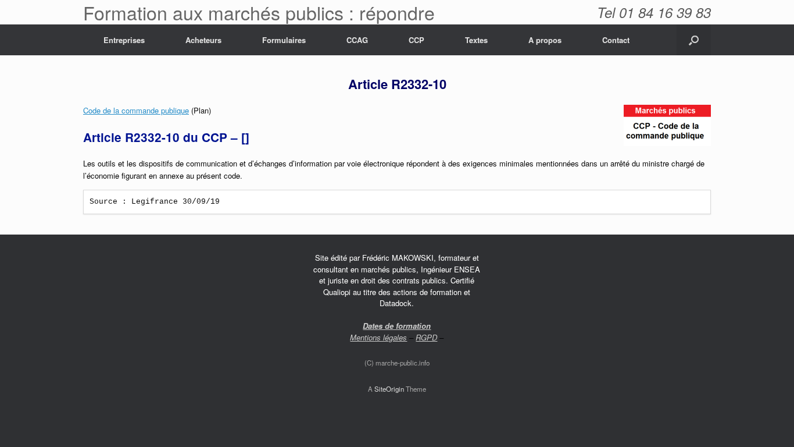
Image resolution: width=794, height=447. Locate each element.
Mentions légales (378, 337)
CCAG (357, 39)
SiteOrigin (389, 388)
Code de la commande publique (136, 110)
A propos (544, 39)
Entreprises (124, 39)
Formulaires (284, 39)
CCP (416, 39)
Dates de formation (397, 325)
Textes (476, 39)
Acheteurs (203, 39)
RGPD (426, 337)
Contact (616, 39)
